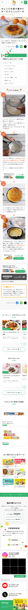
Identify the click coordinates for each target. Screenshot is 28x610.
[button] (24, 343)
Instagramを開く (20, 576)
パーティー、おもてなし (9, 14)
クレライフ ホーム (4, 494)
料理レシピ (11, 494)
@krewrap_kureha (5, 580)
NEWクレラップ (21, 245)
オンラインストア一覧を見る (7, 281)
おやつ (3, 14)
